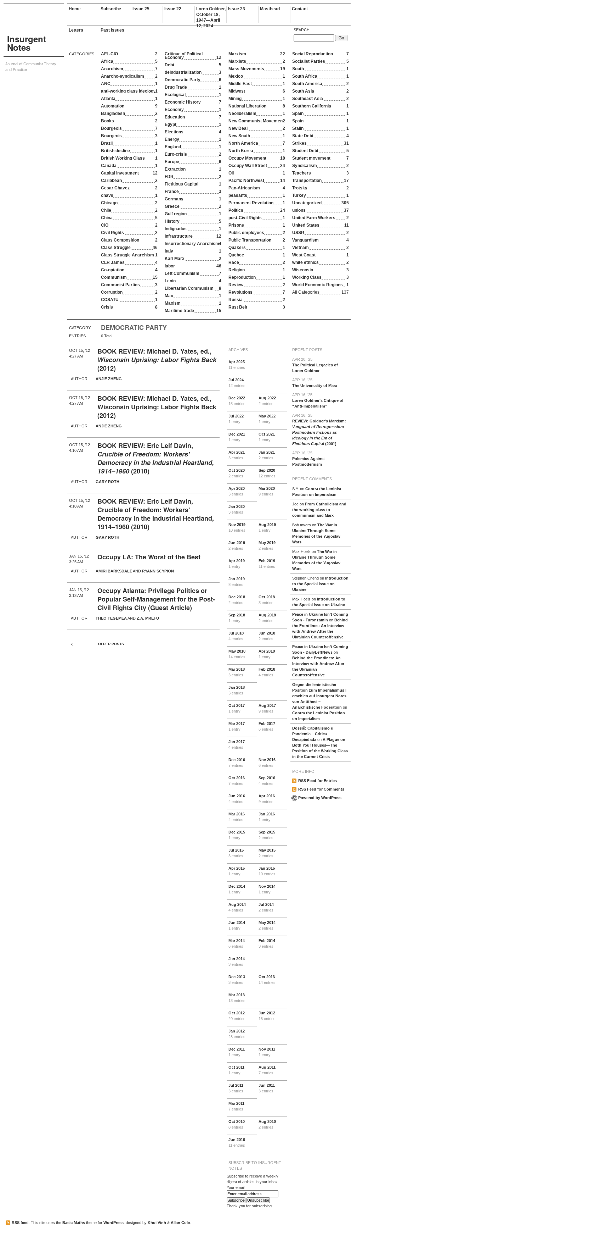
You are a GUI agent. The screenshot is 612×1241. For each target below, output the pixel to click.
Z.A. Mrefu (148, 618)
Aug (267, 401)
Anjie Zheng (109, 379)
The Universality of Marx (314, 383)
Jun (236, 545)
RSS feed (20, 1222)
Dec (236, 401)
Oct (267, 437)
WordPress (113, 1222)
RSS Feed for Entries (317, 781)
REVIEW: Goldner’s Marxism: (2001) (319, 429)
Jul (236, 383)
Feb (267, 564)
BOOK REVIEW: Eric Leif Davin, (145, 445)
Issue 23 (236, 8)
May (267, 419)
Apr (236, 365)
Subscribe (111, 8)
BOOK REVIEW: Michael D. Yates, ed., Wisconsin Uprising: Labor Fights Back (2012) (156, 407)
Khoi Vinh (157, 1222)
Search (302, 30)
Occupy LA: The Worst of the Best (148, 556)
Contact (300, 8)
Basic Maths (73, 1222)
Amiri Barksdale (114, 571)
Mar (267, 491)
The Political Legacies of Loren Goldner (315, 365)
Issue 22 (172, 8)
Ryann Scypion (158, 571)
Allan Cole (180, 1222)
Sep (267, 473)
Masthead (270, 8)
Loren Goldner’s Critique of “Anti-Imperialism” (318, 400)
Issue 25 (140, 8)
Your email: (236, 1187)
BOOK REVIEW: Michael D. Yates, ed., (154, 351)
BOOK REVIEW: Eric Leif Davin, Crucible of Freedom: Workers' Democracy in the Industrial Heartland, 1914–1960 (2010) (155, 514)
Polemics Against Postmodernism (308, 458)
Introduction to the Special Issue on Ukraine (320, 584)
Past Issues (112, 30)
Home (75, 8)
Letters (76, 30)
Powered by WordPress (319, 798)
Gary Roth (107, 482)
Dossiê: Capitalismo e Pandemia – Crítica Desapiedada (312, 734)
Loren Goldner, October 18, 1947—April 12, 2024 (211, 14)
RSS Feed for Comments (321, 789)
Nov (236, 527)
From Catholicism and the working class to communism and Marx (319, 509)
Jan (267, 455)
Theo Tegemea (111, 618)
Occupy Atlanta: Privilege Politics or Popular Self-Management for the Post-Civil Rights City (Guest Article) (156, 599)
